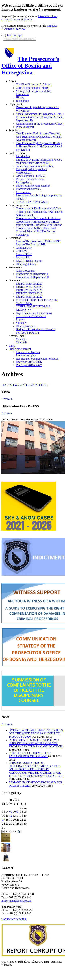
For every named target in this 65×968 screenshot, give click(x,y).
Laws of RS (23, 257)
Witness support (25, 126)
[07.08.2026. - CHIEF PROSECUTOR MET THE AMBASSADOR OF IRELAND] (5, 860)
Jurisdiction (22, 100)
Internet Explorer (47, 16)
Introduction (23, 156)
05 (10, 811)
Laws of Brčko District (29, 260)
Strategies (21, 322)
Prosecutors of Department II (32, 277)
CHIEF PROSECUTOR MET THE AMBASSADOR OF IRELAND (30, 754)
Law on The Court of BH (30, 244)
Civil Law (21, 250)
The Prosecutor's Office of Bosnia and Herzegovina (30, 66)
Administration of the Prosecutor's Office (39, 123)
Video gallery (23, 172)
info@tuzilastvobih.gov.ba (16, 900)
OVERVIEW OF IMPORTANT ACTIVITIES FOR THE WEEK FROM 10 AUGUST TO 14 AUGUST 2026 (36, 733)
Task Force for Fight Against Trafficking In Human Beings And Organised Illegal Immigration (39, 146)
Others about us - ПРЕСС (31, 175)
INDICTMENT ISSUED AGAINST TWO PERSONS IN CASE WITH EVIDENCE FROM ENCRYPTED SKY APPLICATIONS (36, 743)
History (20, 97)
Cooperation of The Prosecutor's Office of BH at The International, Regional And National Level (39, 212)
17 (3, 819)
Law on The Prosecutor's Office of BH (38, 241)
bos (9, 35)
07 (17, 811)
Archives (6, 398)
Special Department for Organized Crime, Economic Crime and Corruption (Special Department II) (39, 117)
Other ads (21, 342)
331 (45, 385)
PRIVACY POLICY (28, 332)
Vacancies (21, 339)
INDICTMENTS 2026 (29, 283)
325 (19, 385)
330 (40, 385)
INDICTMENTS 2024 (29, 290)
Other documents (25, 326)
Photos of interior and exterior (33, 185)
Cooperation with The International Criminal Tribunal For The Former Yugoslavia (36, 231)
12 (10, 815)
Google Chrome (10, 19)
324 (14, 385)
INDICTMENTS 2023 (29, 293)
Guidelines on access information (35, 166)
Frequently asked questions (31, 169)
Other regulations (26, 264)
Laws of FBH (24, 254)
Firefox (28, 19)
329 (36, 385)
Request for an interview (30, 179)
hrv (14, 35)
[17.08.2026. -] (5, 841)
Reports (20, 319)
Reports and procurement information (37, 358)
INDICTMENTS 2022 (29, 296)
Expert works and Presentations (34, 313)
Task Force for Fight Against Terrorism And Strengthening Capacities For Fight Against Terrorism (38, 136)
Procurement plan (26, 355)
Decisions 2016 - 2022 (29, 365)
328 (32, 385)
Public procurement (20, 348)
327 (27, 385)
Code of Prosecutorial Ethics (32, 87)
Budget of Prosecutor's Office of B (35, 329)
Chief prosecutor (25, 270)
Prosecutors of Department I (32, 273)
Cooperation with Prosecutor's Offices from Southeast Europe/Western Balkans (39, 223)
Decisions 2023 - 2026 (29, 361)
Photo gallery (23, 182)
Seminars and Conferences (31, 316)
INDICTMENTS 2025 (29, 286)
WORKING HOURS (14, 919)
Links (12, 345)
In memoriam (23, 192)
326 (23, 385)
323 (10, 385)
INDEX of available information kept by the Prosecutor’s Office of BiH (39, 161)
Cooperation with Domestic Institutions (38, 218)
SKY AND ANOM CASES (32, 202)
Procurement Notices (28, 352)
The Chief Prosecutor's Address (34, 84)
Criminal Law (24, 247)
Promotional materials (28, 188)
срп (20, 35)
